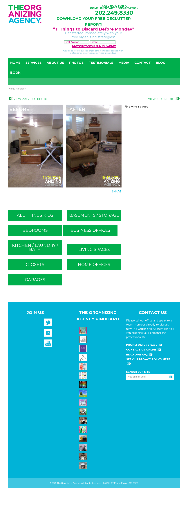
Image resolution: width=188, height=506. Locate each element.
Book (15, 72)
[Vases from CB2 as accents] (83, 447)
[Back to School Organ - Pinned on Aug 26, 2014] (83, 330)
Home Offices (94, 264)
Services (33, 63)
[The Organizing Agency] (48, 323)
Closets (35, 264)
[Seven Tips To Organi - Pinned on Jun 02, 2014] (83, 429)
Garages (35, 279)
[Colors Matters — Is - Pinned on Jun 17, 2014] (83, 375)
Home (15, 63)
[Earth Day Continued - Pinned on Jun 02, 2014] (83, 420)
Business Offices (90, 230)
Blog (160, 63)
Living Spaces (138, 106)
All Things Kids (35, 215)
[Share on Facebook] (94, 199)
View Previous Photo (30, 99)
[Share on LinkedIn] (117, 199)
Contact (142, 63)
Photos (76, 63)
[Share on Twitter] (102, 199)
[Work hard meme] (83, 339)
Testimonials (101, 63)
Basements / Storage (94, 215)
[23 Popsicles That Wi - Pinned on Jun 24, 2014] (83, 366)
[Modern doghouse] (83, 465)
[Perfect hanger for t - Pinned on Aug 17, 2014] (83, 357)
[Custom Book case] (83, 456)
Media (123, 63)
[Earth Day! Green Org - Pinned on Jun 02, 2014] (83, 393)
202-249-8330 (147, 344)
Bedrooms (35, 230)
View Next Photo (161, 99)
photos (21, 88)
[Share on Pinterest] (109, 199)
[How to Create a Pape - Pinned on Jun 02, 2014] (83, 402)
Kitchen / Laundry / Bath (35, 247)
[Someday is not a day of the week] (83, 348)
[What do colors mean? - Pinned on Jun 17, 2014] (83, 384)
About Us (55, 63)
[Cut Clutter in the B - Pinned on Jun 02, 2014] (83, 411)
